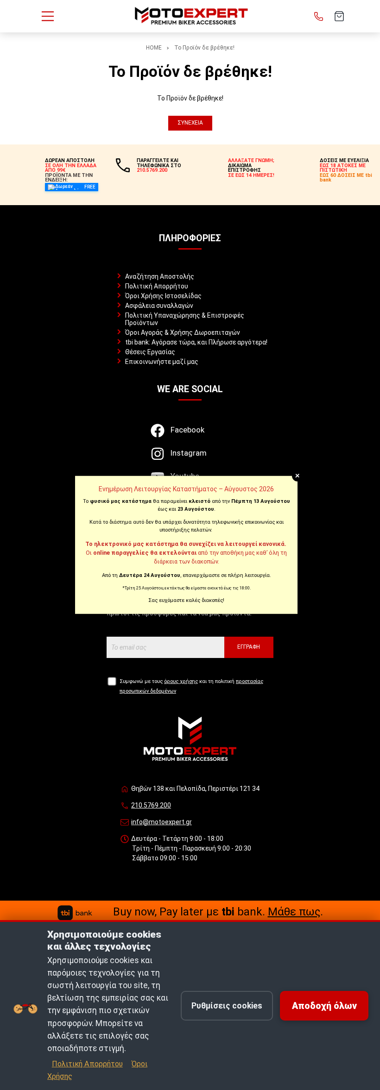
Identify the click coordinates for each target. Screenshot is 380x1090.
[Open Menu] (47, 16)
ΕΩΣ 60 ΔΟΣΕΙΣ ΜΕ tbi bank (346, 177)
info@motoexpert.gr (161, 822)
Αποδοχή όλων (324, 1006)
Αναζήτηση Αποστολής (159, 276)
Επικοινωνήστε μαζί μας (161, 361)
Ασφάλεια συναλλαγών (159, 305)
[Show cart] (339, 16)
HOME (154, 47)
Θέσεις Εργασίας (150, 352)
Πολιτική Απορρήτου (156, 286)
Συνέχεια (190, 122)
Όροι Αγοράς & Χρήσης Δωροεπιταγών (182, 332)
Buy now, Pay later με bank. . (218, 911)
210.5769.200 (151, 805)
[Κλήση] (319, 16)
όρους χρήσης (181, 681)
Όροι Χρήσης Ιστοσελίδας (163, 296)
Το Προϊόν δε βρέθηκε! (204, 47)
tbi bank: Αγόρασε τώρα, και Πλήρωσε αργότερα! (196, 342)
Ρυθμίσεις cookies (226, 1005)
